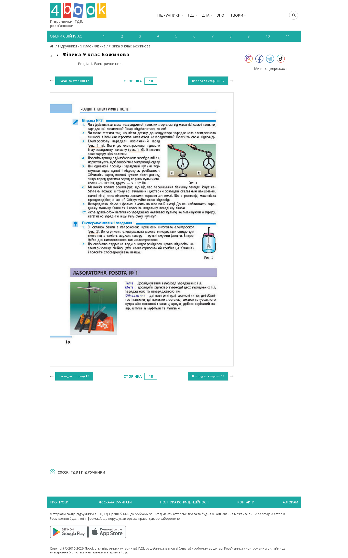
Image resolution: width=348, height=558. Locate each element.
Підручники (169, 15)
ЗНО (220, 15)
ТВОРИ (236, 15)
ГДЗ (191, 15)
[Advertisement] (142, 424)
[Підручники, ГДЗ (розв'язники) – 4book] (52, 46)
